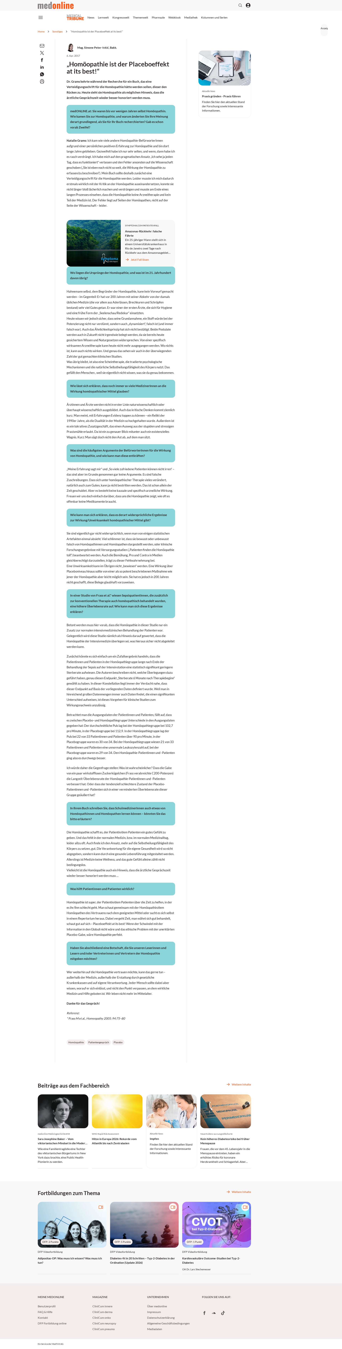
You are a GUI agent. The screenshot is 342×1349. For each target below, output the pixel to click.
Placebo (118, 1042)
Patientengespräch (98, 1042)
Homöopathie (76, 1042)
